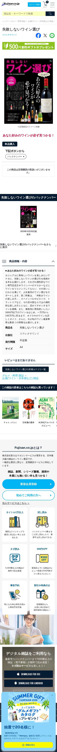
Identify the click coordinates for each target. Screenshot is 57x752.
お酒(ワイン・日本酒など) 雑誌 (40, 21)
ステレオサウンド (9, 35)
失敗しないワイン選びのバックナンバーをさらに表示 (25, 245)
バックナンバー (14, 156)
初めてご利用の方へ (28, 495)
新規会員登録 (28, 484)
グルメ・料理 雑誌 (17, 21)
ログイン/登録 (34, 4)
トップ (5, 21)
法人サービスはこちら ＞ (16, 503)
